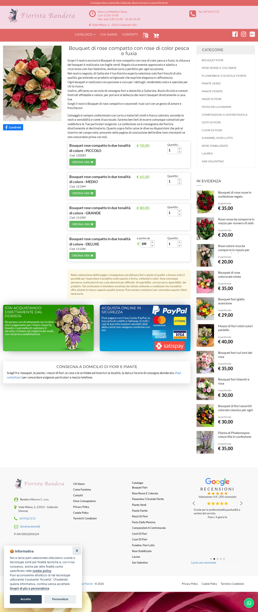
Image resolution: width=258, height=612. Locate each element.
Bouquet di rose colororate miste (229, 274)
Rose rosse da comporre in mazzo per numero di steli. (236, 221)
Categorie (212, 50)
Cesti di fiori (211, 122)
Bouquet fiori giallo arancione (231, 301)
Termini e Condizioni (232, 583)
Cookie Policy (209, 583)
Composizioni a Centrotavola (224, 114)
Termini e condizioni (85, 518)
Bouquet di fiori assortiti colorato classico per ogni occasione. (235, 410)
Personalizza (60, 599)
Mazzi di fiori (212, 99)
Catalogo (84, 34)
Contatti (78, 495)
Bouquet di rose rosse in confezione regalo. (234, 194)
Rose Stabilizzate (215, 145)
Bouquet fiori (212, 60)
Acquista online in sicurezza (121, 310)
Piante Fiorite (212, 91)
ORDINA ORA (81, 162)
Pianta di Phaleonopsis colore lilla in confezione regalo (234, 437)
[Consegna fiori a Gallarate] (43, 15)
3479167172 (27, 518)
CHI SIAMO (108, 34)
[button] (144, 35)
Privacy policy (81, 506)
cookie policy (41, 570)
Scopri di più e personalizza (29, 588)
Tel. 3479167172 (208, 11)
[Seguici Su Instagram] (242, 33)
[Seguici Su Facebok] (233, 33)
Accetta (26, 599)
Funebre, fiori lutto (217, 137)
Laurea (207, 153)
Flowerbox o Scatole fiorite (224, 75)
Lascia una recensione (203, 562)
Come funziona (82, 489)
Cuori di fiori (212, 130)
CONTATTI (130, 34)
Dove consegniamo (84, 501)
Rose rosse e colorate (219, 67)
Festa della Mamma (216, 106)
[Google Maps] (250, 33)
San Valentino (213, 161)
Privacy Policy (190, 583)
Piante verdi (211, 83)
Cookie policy (81, 512)
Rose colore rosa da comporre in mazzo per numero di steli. (234, 250)
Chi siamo (79, 483)
